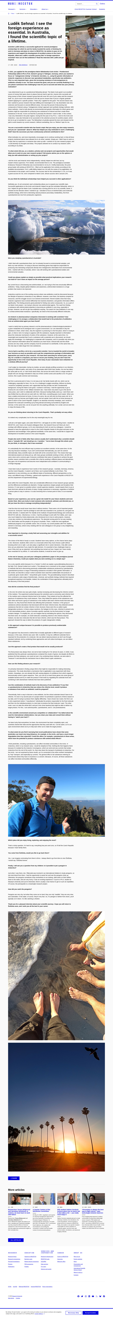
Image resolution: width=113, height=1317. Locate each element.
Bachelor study (28, 1259)
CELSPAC (43, 1261)
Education (29, 1253)
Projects (10, 1264)
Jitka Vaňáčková (23, 64)
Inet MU (15, 1286)
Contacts (76, 1275)
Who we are (77, 1256)
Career (60, 1253)
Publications (11, 1266)
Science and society (46, 1269)
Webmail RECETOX (24, 1286)
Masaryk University (17, 1296)
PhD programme (28, 1264)
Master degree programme (31, 1261)
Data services (44, 1264)
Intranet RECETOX (36, 1286)
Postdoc (26, 1266)
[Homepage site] (20, 3)
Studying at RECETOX (30, 1256)
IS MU (9, 1286)
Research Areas (12, 1256)
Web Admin (11, 1298)
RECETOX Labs (45, 1259)
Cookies (18, 1298)
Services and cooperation (47, 1252)
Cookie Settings (39, 1313)
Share (14, 1178)
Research (12, 1253)
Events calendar (78, 1259)
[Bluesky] (100, 1296)
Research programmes (14, 1259)
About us (78, 1253)
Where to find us (78, 1272)
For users (43, 1266)
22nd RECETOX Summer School (86, 9)
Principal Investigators (14, 1261)
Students (102, 9)
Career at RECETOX (62, 1256)
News (75, 1261)
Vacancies (60, 1259)
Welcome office (61, 1261)
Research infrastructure (47, 1256)
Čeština (102, 4)
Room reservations (47, 1286)
